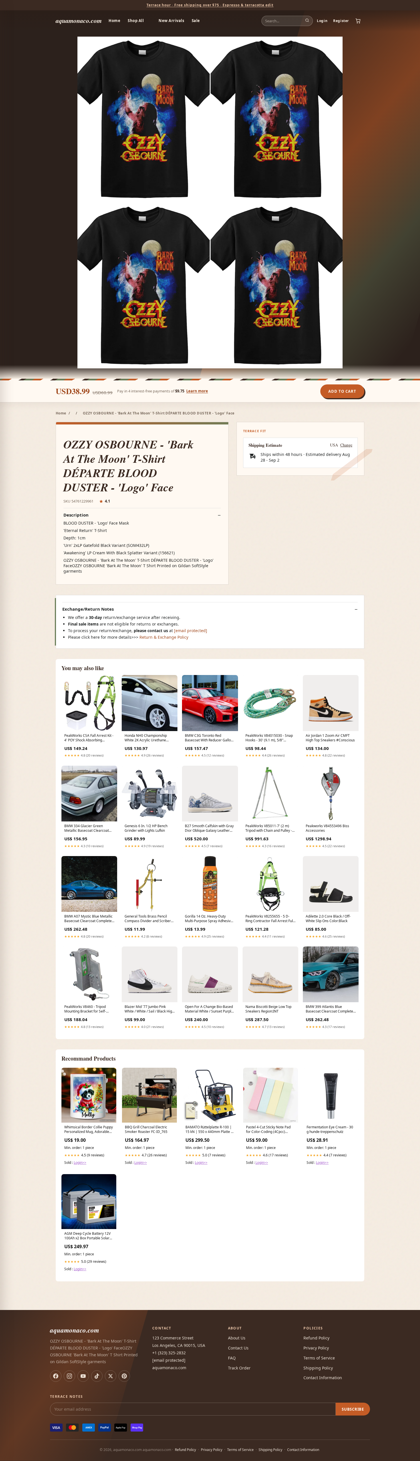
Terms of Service (319, 1358)
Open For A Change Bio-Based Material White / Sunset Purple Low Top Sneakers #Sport (209, 1009)
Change (346, 445)
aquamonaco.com (79, 20)
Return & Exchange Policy (163, 637)
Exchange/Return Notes (88, 609)
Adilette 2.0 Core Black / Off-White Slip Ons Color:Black (328, 918)
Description (76, 515)
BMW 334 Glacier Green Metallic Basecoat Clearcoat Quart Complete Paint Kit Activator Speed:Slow (86, 828)
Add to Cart (342, 391)
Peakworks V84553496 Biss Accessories (327, 828)
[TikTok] (97, 1376)
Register (341, 20)
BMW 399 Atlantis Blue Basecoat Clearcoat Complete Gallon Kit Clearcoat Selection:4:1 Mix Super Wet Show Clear (329, 1009)
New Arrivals (171, 20)
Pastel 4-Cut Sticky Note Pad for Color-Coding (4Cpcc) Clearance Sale (268, 1130)
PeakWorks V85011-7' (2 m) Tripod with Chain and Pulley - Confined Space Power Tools (268, 828)
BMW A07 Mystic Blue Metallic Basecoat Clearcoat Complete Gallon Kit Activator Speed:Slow (89, 919)
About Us (236, 1338)
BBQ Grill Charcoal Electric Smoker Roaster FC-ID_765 (146, 1129)
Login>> (80, 1162)
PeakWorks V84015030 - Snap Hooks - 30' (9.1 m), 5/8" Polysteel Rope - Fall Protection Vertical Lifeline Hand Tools (269, 738)
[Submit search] (307, 21)
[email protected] (190, 630)
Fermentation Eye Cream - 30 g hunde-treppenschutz (330, 1129)
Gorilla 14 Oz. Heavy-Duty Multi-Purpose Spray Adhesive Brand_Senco (209, 919)
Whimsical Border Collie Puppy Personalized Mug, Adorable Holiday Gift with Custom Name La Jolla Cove (88, 1130)
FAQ (232, 1358)
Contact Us (238, 1348)
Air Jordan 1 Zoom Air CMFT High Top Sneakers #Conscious (330, 738)
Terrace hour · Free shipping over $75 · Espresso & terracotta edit (210, 5)
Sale (196, 20)
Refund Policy (316, 1338)
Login (322, 20)
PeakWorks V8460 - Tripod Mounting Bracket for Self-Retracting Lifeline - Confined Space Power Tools (87, 1009)
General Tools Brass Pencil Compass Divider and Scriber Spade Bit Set (148, 919)
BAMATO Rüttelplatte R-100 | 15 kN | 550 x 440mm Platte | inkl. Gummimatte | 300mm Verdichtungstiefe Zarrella (209, 1130)
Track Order (239, 1368)
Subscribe (353, 1409)
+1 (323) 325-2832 (169, 1352)
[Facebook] (55, 1376)
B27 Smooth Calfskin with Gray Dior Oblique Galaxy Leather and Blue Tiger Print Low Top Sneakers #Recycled (209, 828)
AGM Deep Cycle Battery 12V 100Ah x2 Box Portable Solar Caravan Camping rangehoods (88, 1236)
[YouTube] (83, 1376)
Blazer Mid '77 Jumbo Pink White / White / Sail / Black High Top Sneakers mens (149, 1009)
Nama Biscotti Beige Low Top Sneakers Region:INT (268, 1009)
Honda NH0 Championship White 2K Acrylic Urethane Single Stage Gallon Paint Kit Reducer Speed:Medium (147, 738)
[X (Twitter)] (110, 1376)
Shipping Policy (318, 1368)
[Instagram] (69, 1376)
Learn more (197, 391)
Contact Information (322, 1377)
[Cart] (358, 21)
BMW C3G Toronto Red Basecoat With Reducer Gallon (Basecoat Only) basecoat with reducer (209, 738)
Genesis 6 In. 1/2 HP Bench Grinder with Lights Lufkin (146, 828)
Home (114, 20)
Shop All (136, 20)
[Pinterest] (124, 1376)
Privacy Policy (316, 1348)
